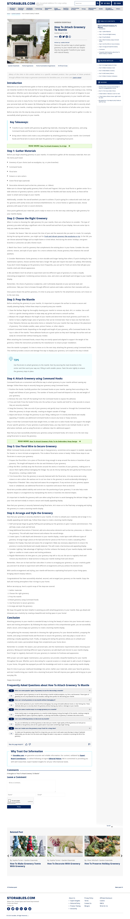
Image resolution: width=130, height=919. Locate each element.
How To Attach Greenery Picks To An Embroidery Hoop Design (53, 441)
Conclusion (102, 49)
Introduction (102, 28)
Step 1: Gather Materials (105, 31)
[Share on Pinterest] (67, 36)
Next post (118, 887)
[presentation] (8, 856)
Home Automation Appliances (45, 66)
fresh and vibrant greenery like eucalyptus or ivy (62, 236)
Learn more (77, 77)
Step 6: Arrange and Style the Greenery (108, 46)
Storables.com (18, 755)
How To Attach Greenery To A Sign (53, 146)
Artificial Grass (62, 66)
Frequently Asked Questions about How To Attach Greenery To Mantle (109, 53)
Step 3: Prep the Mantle (104, 37)
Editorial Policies (55, 759)
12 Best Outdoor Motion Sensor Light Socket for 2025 (110, 97)
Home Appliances (27, 66)
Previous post (12, 887)
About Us (72, 898)
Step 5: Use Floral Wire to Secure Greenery (109, 44)
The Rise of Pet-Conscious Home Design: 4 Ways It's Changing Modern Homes (109, 87)
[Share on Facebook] (60, 36)
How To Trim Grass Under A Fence (107, 91)
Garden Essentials (15, 13)
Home (8, 13)
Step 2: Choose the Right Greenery (107, 34)
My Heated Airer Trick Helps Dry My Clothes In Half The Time (110, 101)
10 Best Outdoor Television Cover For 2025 (109, 93)
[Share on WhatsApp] (70, 36)
